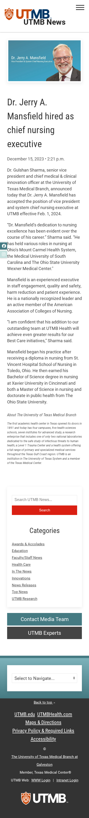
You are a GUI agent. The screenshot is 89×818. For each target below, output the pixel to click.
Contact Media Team (45, 619)
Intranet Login (67, 780)
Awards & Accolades (28, 544)
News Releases (24, 585)
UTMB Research (24, 599)
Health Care (21, 564)
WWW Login (40, 780)
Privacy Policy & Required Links (43, 731)
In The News (22, 571)
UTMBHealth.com (54, 714)
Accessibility (43, 739)
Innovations (21, 578)
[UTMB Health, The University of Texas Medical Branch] (44, 799)
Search (44, 510)
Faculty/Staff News (27, 558)
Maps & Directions (43, 722)
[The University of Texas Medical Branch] (28, 16)
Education (20, 551)
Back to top (43, 702)
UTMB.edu (24, 714)
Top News (20, 592)
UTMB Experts (44, 633)
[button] (80, 7)
